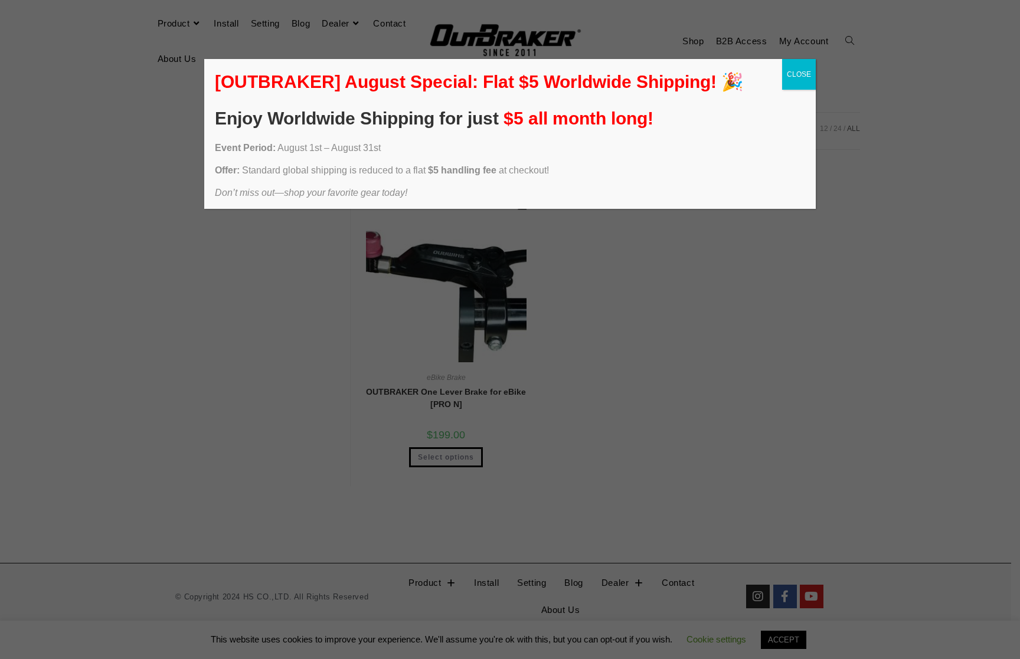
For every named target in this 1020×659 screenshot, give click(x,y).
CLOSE (799, 74)
